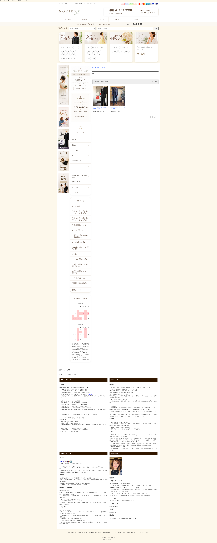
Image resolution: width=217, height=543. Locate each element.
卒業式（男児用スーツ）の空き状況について (80, 265)
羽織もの (74, 145)
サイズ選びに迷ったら (78, 278)
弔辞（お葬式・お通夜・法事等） (79, 176)
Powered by (99, 540)
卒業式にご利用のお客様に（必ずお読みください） (80, 236)
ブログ (128, 24)
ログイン (101, 19)
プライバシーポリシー (116, 532)
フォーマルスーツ (77, 150)
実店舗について (76, 290)
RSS (144, 532)
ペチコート (116, 47)
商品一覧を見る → (142, 54)
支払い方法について (72, 532)
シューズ (124, 47)
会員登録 (84, 19)
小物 (121, 51)
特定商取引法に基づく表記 (103, 532)
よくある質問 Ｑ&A (78, 230)
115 (94, 51)
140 (69, 54)
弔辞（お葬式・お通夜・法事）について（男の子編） (80, 212)
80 (63, 47)
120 (68, 51)
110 (63, 51)
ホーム (94, 67)
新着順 (106, 81)
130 (64, 54)
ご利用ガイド (76, 254)
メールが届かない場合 (78, 242)
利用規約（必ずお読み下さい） (80, 284)
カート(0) (135, 19)
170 (74, 58)
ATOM (148, 532)
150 (74, 54)
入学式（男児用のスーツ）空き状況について (80, 272)
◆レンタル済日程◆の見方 (80, 259)
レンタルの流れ (76, 206)
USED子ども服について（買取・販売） (80, 248)
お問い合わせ (118, 19)
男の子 (98, 67)
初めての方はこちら (104, 24)
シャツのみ (75, 192)
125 (73, 51)
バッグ (74, 166)
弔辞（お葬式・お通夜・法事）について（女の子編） (80, 219)
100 (77, 47)
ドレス (74, 139)
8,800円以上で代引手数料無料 (85, 24)
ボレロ (114, 51)
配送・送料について (83, 532)
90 (67, 47)
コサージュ (75, 187)
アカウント (68, 19)
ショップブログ (138, 532)
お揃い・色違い (76, 181)
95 (72, 47)
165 (69, 58)
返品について (92, 532)
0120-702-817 (145, 11)
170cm (103, 67)
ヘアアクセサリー (77, 160)
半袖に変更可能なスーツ (79, 225)
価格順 (102, 81)
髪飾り (126, 51)
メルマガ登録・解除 (128, 532)
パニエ (74, 171)
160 (64, 58)
